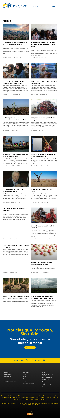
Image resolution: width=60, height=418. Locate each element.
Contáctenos (7, 376)
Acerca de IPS (7, 372)
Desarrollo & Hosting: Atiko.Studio (30, 411)
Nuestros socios (8, 374)
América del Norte (47, 377)
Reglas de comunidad (29, 383)
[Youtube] (39, 360)
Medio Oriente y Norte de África (49, 384)
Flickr (24, 381)
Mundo (44, 387)
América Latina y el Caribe (47, 375)
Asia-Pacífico (46, 379)
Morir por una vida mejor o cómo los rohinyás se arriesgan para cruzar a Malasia (43, 44)
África (44, 372)
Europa (44, 381)
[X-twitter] (31, 360)
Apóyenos (6, 379)
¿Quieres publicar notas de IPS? (10, 381)
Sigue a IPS (26, 372)
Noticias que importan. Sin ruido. (30, 332)
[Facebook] (26, 360)
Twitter (25, 376)
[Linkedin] (44, 360)
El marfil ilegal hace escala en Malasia (16, 296)
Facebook (25, 379)
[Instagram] (35, 360)
